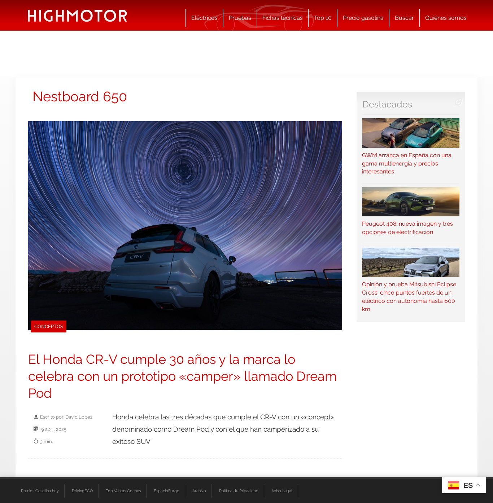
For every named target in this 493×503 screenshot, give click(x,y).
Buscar (404, 17)
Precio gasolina (363, 17)
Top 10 (323, 17)
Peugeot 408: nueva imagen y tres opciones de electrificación (407, 227)
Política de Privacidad (238, 490)
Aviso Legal (281, 490)
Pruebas (240, 17)
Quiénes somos (446, 17)
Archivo (199, 490)
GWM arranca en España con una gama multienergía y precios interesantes (406, 163)
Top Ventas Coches (123, 490)
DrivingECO (82, 490)
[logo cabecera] (77, 15)
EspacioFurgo (166, 490)
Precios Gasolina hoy (40, 490)
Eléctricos (204, 17)
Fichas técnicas (282, 17)
